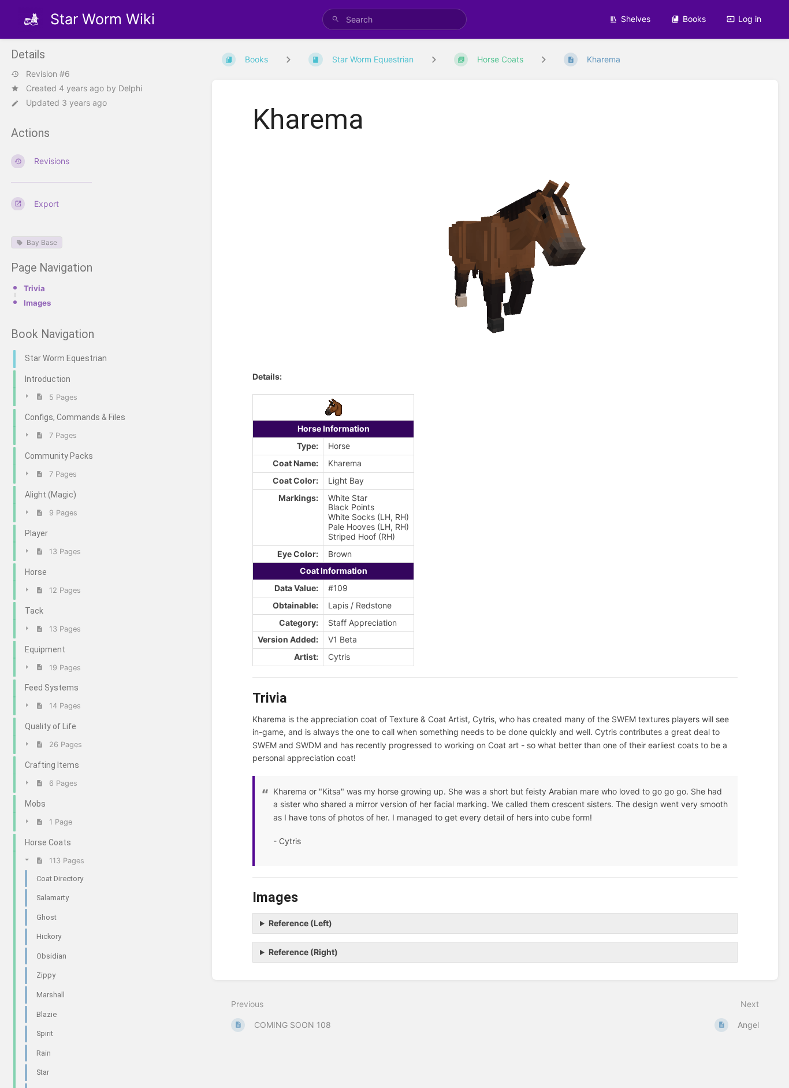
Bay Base (42, 243)
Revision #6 (48, 74)
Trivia (34, 288)
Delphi (130, 88)
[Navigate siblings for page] (543, 59)
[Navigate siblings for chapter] (433, 59)
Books (694, 19)
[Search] (336, 19)
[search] (394, 19)
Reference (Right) (303, 952)
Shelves (635, 19)
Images (37, 302)
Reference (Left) (300, 923)
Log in (749, 19)
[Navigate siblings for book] (288, 59)
